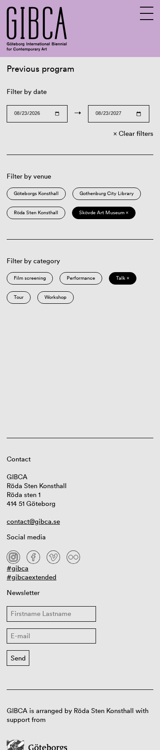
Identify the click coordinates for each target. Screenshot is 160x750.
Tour (19, 297)
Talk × (122, 278)
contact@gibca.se (33, 521)
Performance (81, 278)
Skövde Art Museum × (103, 212)
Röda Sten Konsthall (36, 212)
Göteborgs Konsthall (36, 193)
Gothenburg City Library (107, 193)
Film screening (30, 278)
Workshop (55, 297)
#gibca (17, 568)
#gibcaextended (31, 577)
